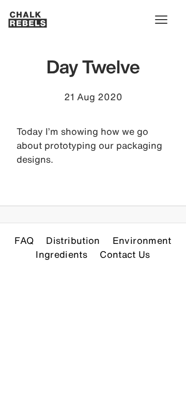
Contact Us (125, 254)
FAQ (24, 240)
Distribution (73, 240)
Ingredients (61, 254)
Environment (142, 240)
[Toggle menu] (166, 19)
